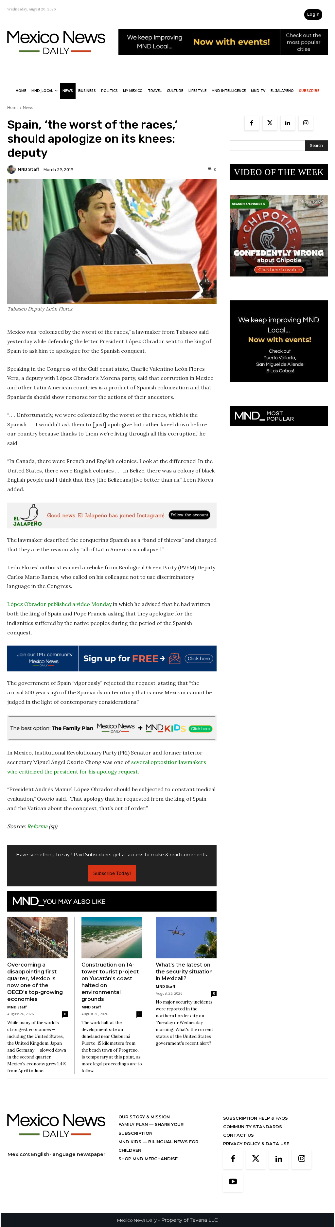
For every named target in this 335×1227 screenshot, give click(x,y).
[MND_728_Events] (223, 60)
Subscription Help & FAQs (255, 1118)
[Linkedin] (287, 123)
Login (313, 14)
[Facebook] (251, 123)
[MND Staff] (12, 169)
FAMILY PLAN (133, 1124)
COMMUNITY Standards (252, 1126)
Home (13, 107)
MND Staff (28, 169)
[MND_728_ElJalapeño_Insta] (112, 515)
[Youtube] (233, 1182)
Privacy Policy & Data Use (256, 1143)
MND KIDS (130, 1141)
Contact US (238, 1135)
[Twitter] (269, 123)
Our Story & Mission (144, 1116)
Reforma (37, 826)
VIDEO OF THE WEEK (279, 172)
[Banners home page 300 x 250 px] (279, 281)
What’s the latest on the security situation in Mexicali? (184, 972)
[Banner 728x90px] (112, 728)
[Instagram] (305, 123)
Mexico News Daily (137, 1220)
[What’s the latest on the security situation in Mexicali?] (186, 938)
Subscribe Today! (112, 873)
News (28, 107)
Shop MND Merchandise (148, 1158)
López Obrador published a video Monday (59, 604)
